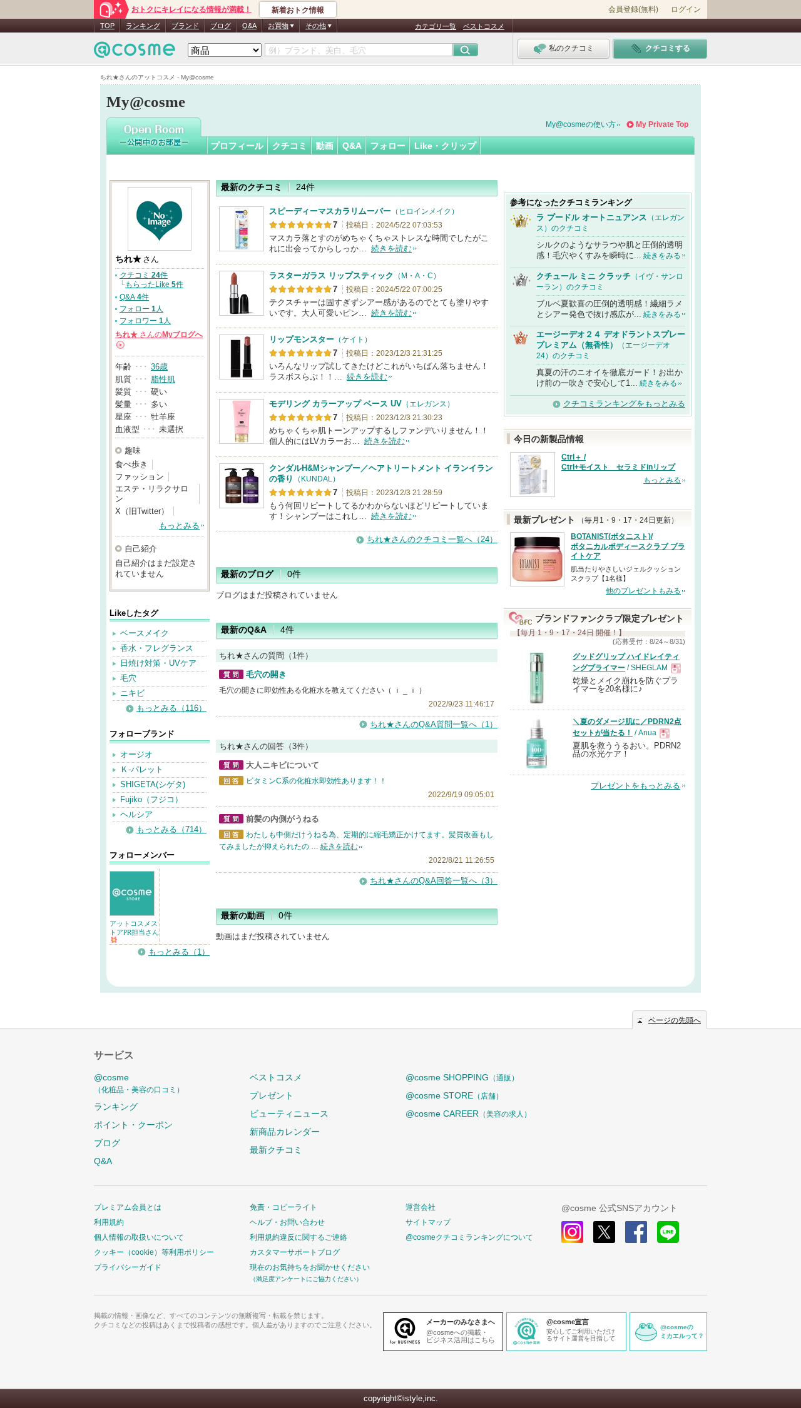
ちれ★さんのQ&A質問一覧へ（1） (433, 724)
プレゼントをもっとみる (635, 785)
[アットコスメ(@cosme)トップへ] (134, 53)
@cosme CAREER (468, 1114)
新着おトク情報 (298, 10)
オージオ (136, 754)
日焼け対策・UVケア (158, 663)
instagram (572, 1232)
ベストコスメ (483, 26)
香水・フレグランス (156, 648)
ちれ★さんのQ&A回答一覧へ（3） (433, 880)
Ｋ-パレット (141, 769)
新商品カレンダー (285, 1132)
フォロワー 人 (145, 320)
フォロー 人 (141, 308)
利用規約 (109, 1222)
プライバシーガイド (127, 1267)
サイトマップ (428, 1222)
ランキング (143, 25)
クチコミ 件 (144, 275)
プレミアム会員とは (127, 1207)
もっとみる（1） (179, 952)
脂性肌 (163, 379)
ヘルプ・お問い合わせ (287, 1222)
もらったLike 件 (154, 284)
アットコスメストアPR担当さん (134, 928)
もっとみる (179, 525)
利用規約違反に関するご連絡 (298, 1237)
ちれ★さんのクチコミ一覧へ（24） (432, 539)
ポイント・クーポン (133, 1125)
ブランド (185, 25)
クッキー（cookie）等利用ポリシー (154, 1252)
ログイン (686, 9)
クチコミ (289, 146)
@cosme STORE (454, 1095)
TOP (107, 25)
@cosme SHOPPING (462, 1077)
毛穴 (128, 678)
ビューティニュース (289, 1114)
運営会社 (421, 1207)
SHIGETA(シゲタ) (152, 784)
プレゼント (271, 1095)
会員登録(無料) (633, 9)
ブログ (220, 25)
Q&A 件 (134, 297)
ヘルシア (136, 814)
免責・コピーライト (283, 1207)
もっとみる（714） (171, 829)
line (668, 1232)
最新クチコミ (276, 1150)
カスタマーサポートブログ (295, 1252)
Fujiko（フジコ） (151, 799)
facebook (636, 1232)
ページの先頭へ (674, 1020)
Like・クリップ (445, 146)
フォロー (388, 146)
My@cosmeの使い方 (581, 124)
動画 (325, 146)
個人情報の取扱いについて (139, 1237)
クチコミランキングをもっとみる (624, 403)
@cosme (139, 1083)
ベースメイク (144, 633)
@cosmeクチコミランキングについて (469, 1237)
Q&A (249, 25)
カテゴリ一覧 (435, 26)
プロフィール (237, 146)
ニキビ (132, 693)
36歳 (159, 366)
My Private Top (662, 124)
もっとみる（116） (171, 708)
